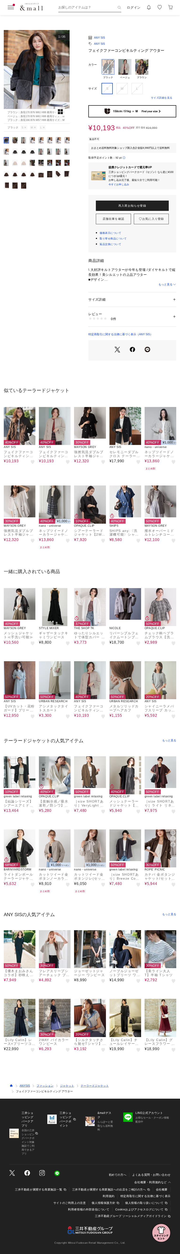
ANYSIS (25, 1085)
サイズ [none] (92, 88)
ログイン (134, 7)
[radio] (108, 69)
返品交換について (110, 244)
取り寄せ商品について (113, 238)
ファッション (45, 1085)
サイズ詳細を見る (161, 97)
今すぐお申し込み (119, 184)
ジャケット (67, 1085)
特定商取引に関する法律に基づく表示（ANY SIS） (120, 334)
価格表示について (110, 232)
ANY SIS (99, 37)
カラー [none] (92, 64)
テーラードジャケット (95, 1085)
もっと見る (165, 284)
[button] (37, 77)
